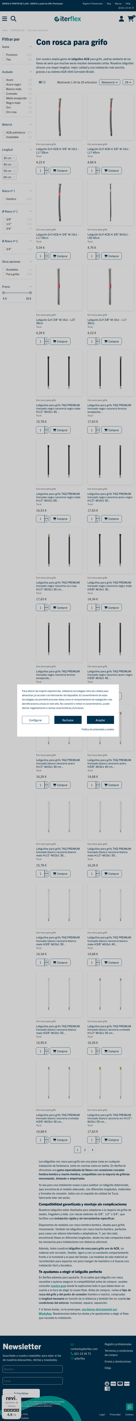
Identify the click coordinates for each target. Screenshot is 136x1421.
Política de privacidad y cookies (98, 729)
